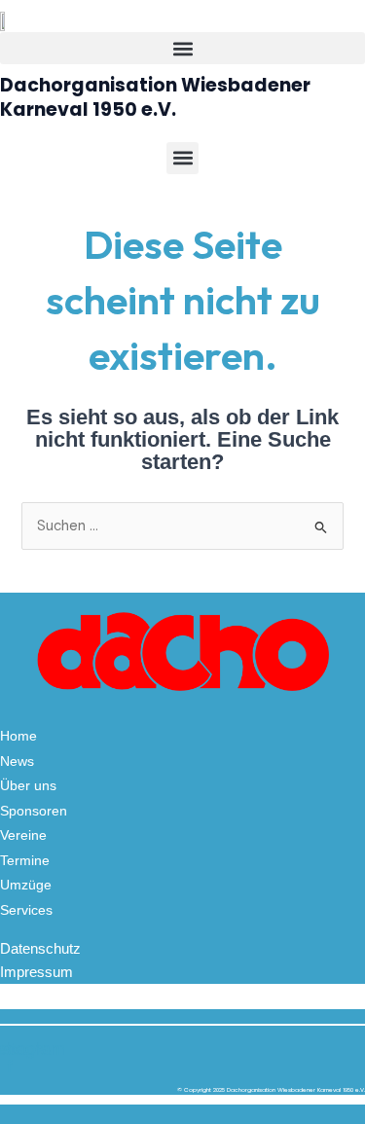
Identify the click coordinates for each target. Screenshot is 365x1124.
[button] (182, 48)
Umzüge (26, 884)
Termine (25, 860)
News (17, 761)
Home (18, 735)
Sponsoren (33, 810)
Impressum (36, 972)
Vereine (23, 835)
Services (26, 910)
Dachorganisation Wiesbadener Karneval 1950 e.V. (155, 97)
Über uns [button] (28, 785)
